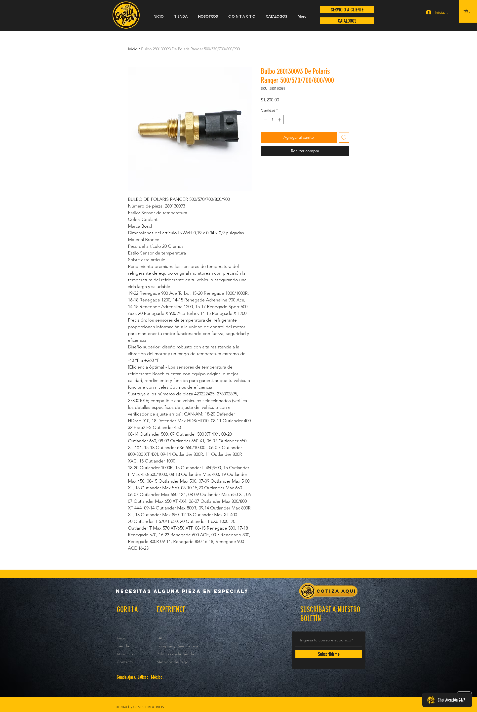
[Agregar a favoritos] (344, 137)
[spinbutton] (272, 119)
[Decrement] (265, 119)
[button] (468, 11)
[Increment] (280, 119)
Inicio (133, 48)
